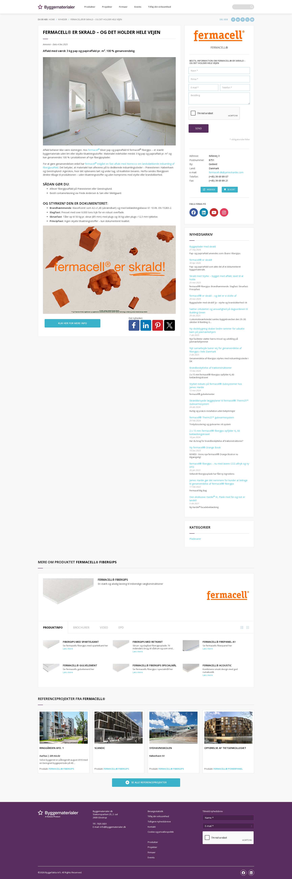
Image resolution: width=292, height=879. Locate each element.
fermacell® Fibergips (113, 580)
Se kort (231, 189)
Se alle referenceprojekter (149, 782)
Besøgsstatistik (155, 811)
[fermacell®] (228, 595)
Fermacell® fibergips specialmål (154, 665)
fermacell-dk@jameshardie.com (226, 172)
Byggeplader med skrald (202, 246)
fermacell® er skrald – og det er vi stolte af (212, 295)
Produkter (89, 6)
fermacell (94, 150)
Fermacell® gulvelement (80, 665)
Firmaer (123, 6)
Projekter (107, 6)
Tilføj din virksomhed (159, 6)
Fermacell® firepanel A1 (219, 641)
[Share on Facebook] (233, 19)
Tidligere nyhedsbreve (159, 821)
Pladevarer (195, 538)
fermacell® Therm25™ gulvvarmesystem (211, 417)
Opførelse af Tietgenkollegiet (225, 748)
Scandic (99, 748)
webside (211, 189)
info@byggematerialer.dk (113, 826)
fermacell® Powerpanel (228, 768)
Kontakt (152, 826)
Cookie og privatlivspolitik (161, 831)
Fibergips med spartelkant (81, 641)
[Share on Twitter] (247, 19)
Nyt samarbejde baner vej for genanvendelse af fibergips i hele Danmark (215, 350)
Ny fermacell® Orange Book (205, 447)
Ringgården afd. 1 (52, 748)
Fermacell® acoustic (217, 665)
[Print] (252, 19)
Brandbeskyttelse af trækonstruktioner (210, 367)
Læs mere (68, 648)
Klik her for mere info (72, 323)
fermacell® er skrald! (200, 259)
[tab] (53, 627)
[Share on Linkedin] (238, 19)
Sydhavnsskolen (160, 748)
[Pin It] (242, 19)
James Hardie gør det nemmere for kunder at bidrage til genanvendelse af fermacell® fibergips (218, 482)
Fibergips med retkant (148, 641)
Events (137, 6)
